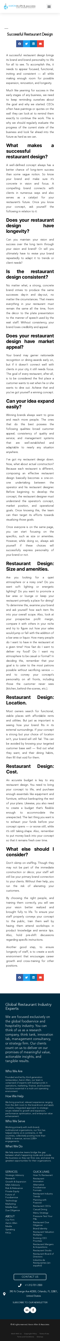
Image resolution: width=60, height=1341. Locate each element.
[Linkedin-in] (27, 1310)
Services (11, 1172)
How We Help (14, 1096)
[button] (49, 6)
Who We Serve (15, 1121)
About (10, 1216)
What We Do (14, 1146)
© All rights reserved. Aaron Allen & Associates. (30, 1325)
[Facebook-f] (33, 1310)
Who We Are (13, 1071)
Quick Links (41, 1172)
